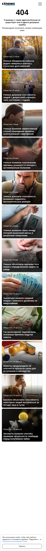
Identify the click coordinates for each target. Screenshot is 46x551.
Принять (22, 546)
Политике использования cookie (14, 541)
